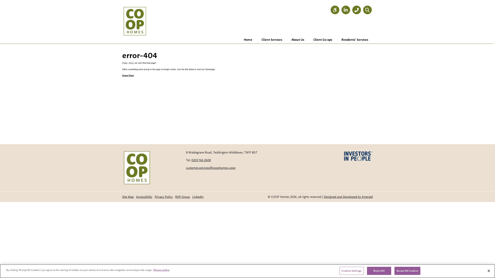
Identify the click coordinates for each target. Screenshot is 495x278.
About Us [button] (297, 40)
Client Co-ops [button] (322, 40)
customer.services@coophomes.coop (211, 168)
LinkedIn (198, 197)
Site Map (128, 197)
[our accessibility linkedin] (345, 10)
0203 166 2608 (201, 160)
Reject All (378, 270)
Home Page (128, 75)
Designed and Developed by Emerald (348, 197)
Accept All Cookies (407, 270)
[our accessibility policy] (334, 10)
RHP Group (182, 197)
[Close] (489, 271)
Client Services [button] (272, 40)
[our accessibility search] (367, 10)
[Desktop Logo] (134, 17)
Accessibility (144, 197)
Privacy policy (161, 269)
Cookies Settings (351, 270)
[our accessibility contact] (356, 10)
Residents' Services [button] (354, 40)
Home (248, 40)
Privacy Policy (164, 197)
